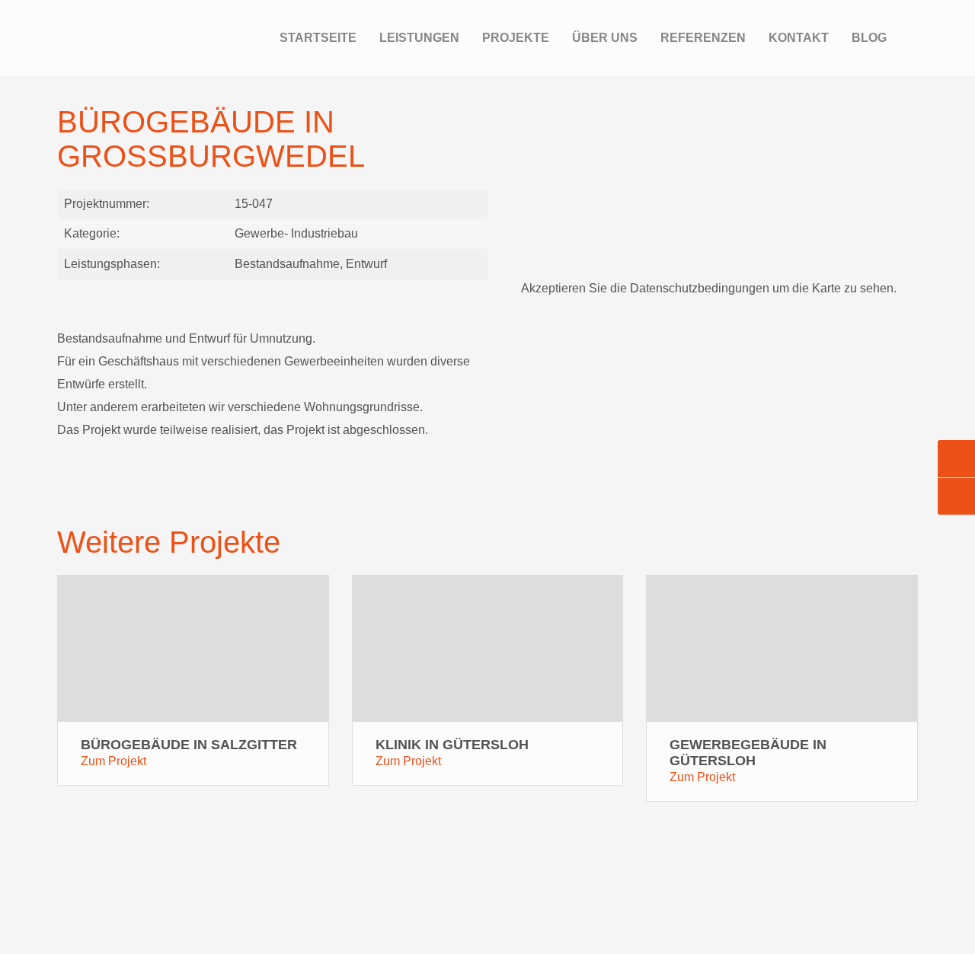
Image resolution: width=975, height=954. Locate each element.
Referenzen (703, 37)
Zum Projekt (113, 761)
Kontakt (799, 37)
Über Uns (605, 37)
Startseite (318, 37)
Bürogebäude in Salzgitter (189, 744)
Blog (869, 37)
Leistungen (419, 37)
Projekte (515, 37)
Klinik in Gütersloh (452, 744)
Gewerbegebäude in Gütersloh (748, 752)
